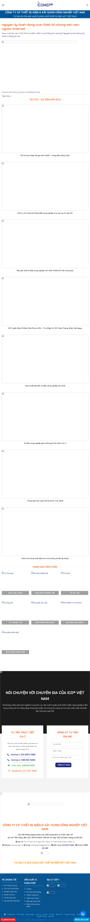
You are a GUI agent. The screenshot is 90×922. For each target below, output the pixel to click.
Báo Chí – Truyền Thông (65, 914)
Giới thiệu (20, 914)
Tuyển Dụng (41, 916)
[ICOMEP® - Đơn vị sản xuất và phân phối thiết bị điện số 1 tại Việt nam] (45, 5)
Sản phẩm (30, 914)
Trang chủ (11, 914)
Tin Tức (52, 914)
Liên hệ (51, 916)
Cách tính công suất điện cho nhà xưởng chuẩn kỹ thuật (45, 558)
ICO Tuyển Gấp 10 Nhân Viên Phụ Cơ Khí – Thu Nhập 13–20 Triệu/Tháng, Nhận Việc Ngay (45, 328)
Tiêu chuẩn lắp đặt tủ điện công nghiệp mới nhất (45, 386)
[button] (3, 5)
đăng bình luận (35, 92)
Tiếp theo (7, 96)
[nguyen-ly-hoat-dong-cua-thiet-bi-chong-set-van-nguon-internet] (39, 64)
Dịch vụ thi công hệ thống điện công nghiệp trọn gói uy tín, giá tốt (45, 213)
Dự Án (45, 914)
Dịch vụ (38, 914)
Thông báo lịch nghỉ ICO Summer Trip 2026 (45, 501)
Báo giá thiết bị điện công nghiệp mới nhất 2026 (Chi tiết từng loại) (45, 270)
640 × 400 (35, 33)
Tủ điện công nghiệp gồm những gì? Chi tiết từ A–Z (45, 443)
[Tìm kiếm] (87, 5)
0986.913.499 (9, 920)
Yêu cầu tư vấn (82, 919)
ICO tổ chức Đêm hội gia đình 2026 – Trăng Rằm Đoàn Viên (45, 155)
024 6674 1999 (68, 845)
